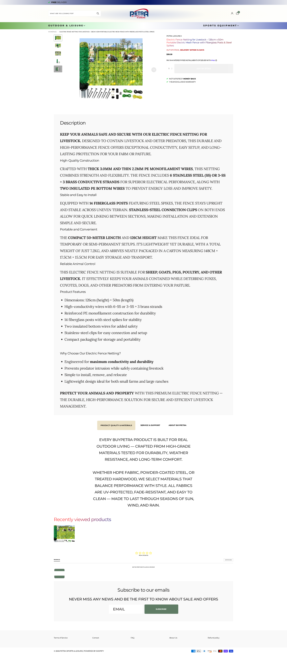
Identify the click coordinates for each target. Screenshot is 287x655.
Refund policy (214, 638)
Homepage (52, 32)
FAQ (132, 638)
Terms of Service (60, 638)
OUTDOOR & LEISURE (65, 25)
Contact (95, 638)
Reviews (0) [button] (57, 559)
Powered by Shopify (94, 651)
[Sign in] (232, 13)
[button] (172, 66)
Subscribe (161, 609)
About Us (173, 638)
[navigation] (58, 37)
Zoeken (98, 13)
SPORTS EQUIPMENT (220, 25)
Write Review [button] (228, 559)
